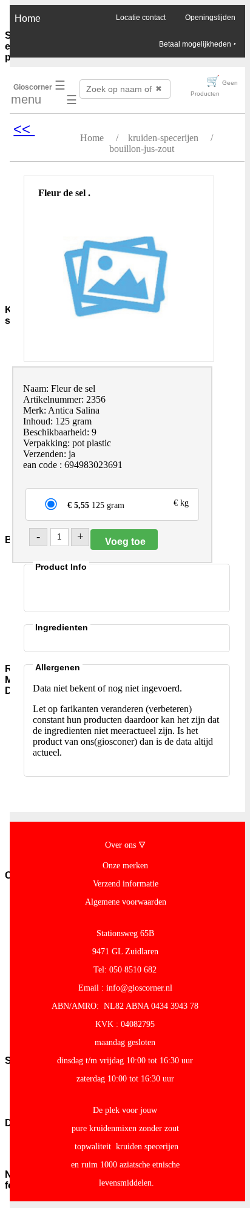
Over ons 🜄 (125, 845)
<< (24, 128)
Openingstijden (210, 17)
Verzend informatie (125, 883)
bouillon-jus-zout (141, 149)
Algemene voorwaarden (125, 901)
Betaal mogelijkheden (197, 44)
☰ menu (38, 92)
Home (28, 18)
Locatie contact (141, 17)
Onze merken (125, 865)
